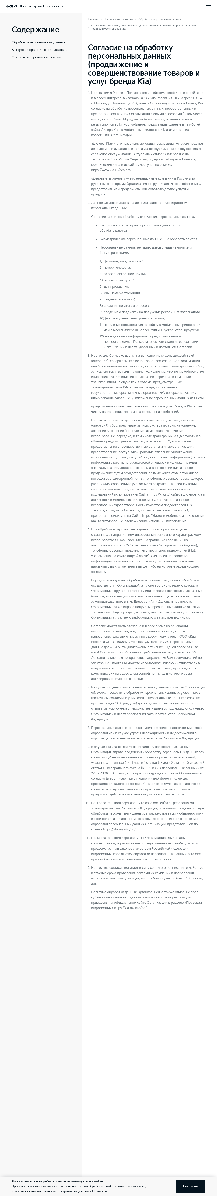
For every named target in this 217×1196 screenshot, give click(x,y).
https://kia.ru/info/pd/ (119, 829)
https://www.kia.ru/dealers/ (111, 170)
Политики (99, 1191)
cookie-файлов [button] (116, 1186)
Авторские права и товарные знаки (39, 50)
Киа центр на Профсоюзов (42, 6)
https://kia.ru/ (159, 495)
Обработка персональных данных (38, 42)
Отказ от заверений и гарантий (36, 57)
